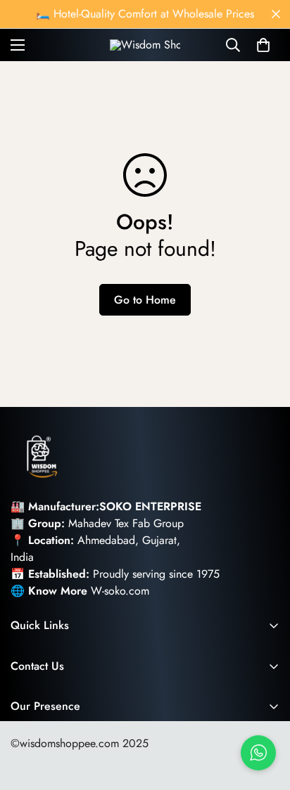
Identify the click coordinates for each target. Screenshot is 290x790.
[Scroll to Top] (265, 715)
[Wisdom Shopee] (145, 45)
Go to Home (145, 300)
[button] (263, 45)
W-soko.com (120, 591)
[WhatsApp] (258, 752)
